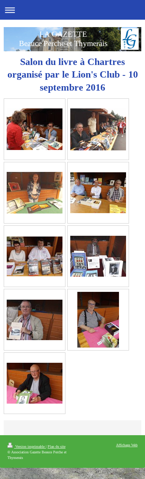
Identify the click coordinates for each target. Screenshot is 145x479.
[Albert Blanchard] (98, 256)
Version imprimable (30, 446)
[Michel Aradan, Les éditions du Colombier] (98, 320)
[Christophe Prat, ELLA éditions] (34, 129)
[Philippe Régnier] (34, 383)
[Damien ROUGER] (34, 193)
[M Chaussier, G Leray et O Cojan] (98, 192)
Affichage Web (127, 445)
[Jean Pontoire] (34, 320)
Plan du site (56, 446)
